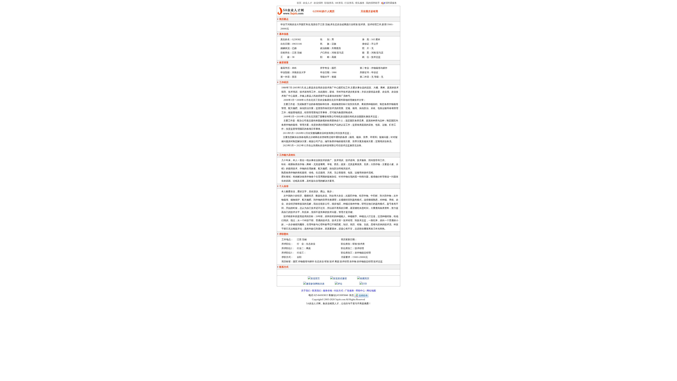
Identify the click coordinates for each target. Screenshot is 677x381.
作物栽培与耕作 (379, 68)
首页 (299, 3)
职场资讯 (329, 3)
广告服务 (349, 290)
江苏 (299, 239)
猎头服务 (359, 3)
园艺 (334, 68)
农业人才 (307, 3)
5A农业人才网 (290, 11)
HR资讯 (339, 3)
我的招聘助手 (373, 3)
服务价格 (327, 290)
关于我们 (305, 290)
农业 (315, 160)
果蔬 (308, 248)
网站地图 (371, 290)
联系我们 (316, 290)
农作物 (300, 164)
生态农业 (310, 244)
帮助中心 (360, 290)
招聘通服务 (391, 3)
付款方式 (338, 290)
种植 (370, 104)
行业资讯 (349, 3)
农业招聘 (318, 3)
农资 (322, 137)
